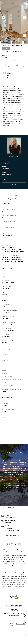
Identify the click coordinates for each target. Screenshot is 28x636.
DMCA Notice (14, 626)
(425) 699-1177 (9, 522)
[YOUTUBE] (20, 605)
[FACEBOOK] (7, 605)
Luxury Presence (14, 615)
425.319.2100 (6, 168)
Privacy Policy (20, 624)
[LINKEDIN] (16, 605)
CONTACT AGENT (14, 184)
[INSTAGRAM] (12, 605)
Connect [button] (14, 496)
